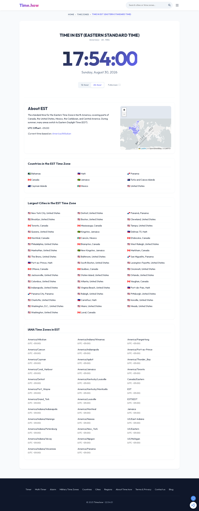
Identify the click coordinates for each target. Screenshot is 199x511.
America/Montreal (87, 409)
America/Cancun (36, 349)
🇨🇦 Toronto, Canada (38, 225)
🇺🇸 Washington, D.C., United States (45, 306)
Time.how (29, 5)
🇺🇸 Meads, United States (139, 306)
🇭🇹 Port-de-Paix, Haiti (138, 287)
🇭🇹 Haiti (82, 173)
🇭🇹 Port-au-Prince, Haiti (40, 262)
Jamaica (131, 409)
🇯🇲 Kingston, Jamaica (88, 231)
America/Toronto (136, 369)
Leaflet (143, 148)
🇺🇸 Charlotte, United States (42, 300)
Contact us (160, 489)
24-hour (97, 85)
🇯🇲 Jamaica (83, 179)
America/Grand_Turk (38, 399)
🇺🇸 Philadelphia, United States (43, 244)
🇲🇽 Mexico (83, 186)
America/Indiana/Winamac (91, 339)
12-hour (85, 85)
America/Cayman (37, 359)
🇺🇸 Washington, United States (43, 312)
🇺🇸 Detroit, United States (90, 213)
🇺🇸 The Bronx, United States (42, 256)
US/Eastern (133, 428)
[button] (124, 110)
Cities (98, 489)
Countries (87, 489)
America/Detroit (36, 379)
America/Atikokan (61, 133)
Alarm (53, 489)
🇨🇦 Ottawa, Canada (38, 269)
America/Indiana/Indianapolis (42, 409)
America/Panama (87, 448)
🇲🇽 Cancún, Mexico (87, 237)
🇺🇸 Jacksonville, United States (43, 275)
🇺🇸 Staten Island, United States (93, 275)
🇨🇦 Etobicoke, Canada (138, 237)
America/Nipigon (86, 438)
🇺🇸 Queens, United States (41, 231)
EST (129, 389)
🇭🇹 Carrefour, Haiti (87, 300)
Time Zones (83, 14)
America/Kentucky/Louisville (92, 379)
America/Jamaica (87, 369)
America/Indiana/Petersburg (42, 428)
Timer (28, 489)
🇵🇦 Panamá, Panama (138, 213)
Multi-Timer (40, 489)
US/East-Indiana (135, 419)
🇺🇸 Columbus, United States (42, 281)
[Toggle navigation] (177, 5)
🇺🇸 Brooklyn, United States (41, 219)
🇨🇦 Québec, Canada (88, 269)
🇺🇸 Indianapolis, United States (43, 287)
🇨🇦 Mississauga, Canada (90, 225)
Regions (108, 489)
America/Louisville (87, 399)
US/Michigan (133, 438)
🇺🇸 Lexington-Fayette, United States (146, 262)
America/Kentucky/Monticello (93, 389)
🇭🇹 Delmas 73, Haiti (137, 231)
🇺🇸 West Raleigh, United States (143, 244)
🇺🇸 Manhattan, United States (42, 250)
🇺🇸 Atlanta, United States (90, 281)
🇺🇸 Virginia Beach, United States (94, 287)
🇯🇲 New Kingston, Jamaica (91, 250)
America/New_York (88, 428)
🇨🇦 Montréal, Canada (38, 237)
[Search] (169, 5)
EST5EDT (132, 399)
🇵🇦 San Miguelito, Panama (140, 256)
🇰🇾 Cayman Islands (37, 186)
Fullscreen (114, 85)
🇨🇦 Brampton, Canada (89, 244)
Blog (171, 489)
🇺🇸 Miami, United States (90, 306)
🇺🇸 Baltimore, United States (91, 256)
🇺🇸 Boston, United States (90, 219)
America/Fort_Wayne (39, 389)
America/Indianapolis (88, 349)
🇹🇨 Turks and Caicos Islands (141, 179)
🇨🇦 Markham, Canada (138, 250)
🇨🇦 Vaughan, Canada (137, 281)
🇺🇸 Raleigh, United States (90, 293)
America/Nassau (86, 419)
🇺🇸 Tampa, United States (140, 225)
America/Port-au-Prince (139, 349)
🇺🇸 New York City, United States (44, 213)
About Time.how (124, 489)
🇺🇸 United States (136, 186)
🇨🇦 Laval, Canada (86, 312)
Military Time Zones (69, 489)
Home (71, 14)
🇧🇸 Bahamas (34, 173)
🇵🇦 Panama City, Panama (40, 293)
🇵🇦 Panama (133, 173)
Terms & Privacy (143, 489)
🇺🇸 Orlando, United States (140, 275)
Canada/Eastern (135, 379)
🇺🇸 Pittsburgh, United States (141, 293)
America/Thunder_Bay (139, 359)
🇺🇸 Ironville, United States (140, 300)
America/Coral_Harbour (40, 369)
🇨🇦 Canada (33, 179)
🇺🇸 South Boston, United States (93, 262)
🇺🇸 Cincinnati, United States (141, 269)
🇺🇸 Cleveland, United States (141, 219)
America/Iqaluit (85, 359)
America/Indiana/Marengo (41, 419)
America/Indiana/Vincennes (42, 448)
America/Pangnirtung (138, 339)
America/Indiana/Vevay (40, 438)
